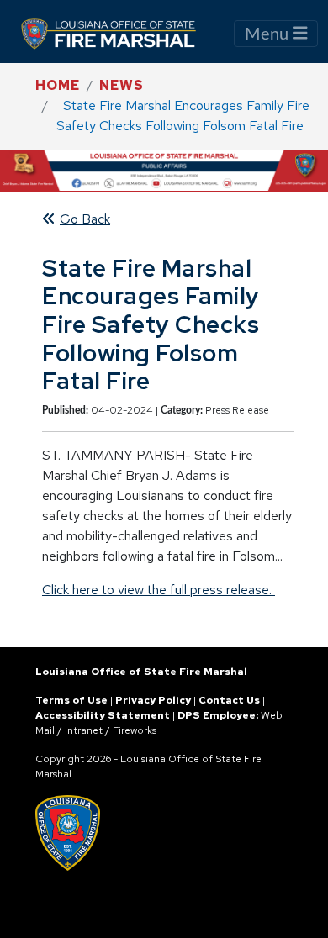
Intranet (84, 730)
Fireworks (134, 730)
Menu (269, 34)
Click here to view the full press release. (158, 589)
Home (57, 85)
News (121, 85)
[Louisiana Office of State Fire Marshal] (118, 34)
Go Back (85, 219)
